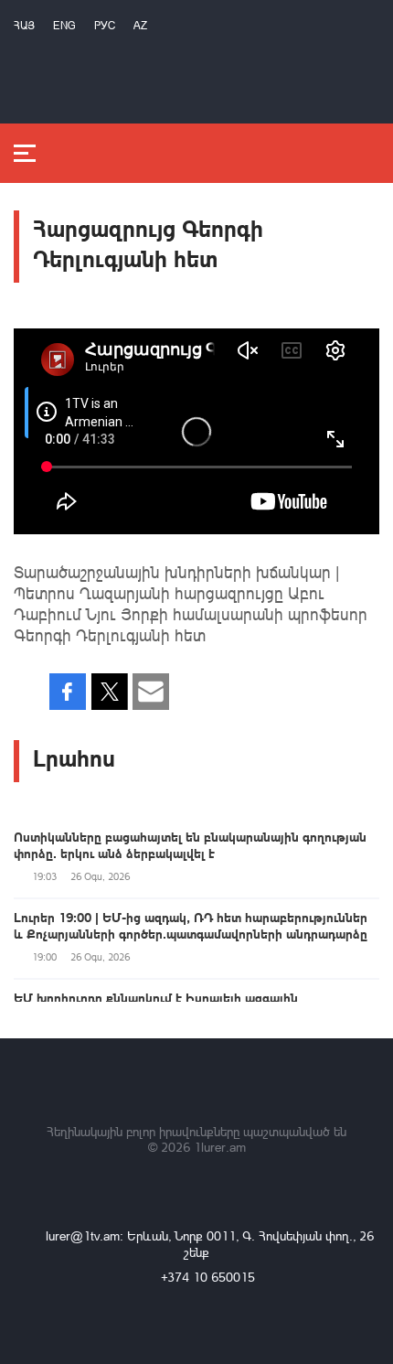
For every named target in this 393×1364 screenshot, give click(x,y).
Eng (64, 25)
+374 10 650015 (208, 1276)
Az (140, 25)
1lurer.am (220, 1147)
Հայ (24, 25)
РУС (104, 25)
